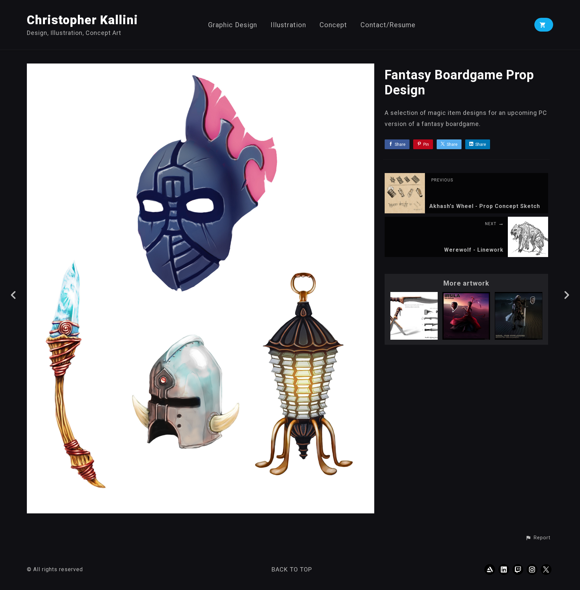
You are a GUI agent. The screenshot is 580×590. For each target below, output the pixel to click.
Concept (333, 25)
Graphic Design (232, 25)
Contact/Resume (388, 25)
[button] (538, 538)
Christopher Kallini (82, 20)
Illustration (288, 25)
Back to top (292, 569)
